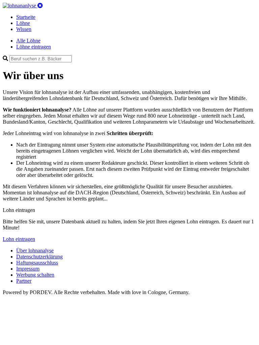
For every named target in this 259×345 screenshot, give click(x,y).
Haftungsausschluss (37, 262)
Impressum (27, 269)
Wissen (23, 29)
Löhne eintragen (33, 47)
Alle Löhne (28, 40)
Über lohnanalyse (35, 250)
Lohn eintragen (19, 239)
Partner (23, 281)
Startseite (25, 17)
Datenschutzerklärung (39, 256)
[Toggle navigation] (40, 5)
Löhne (23, 23)
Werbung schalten (35, 275)
